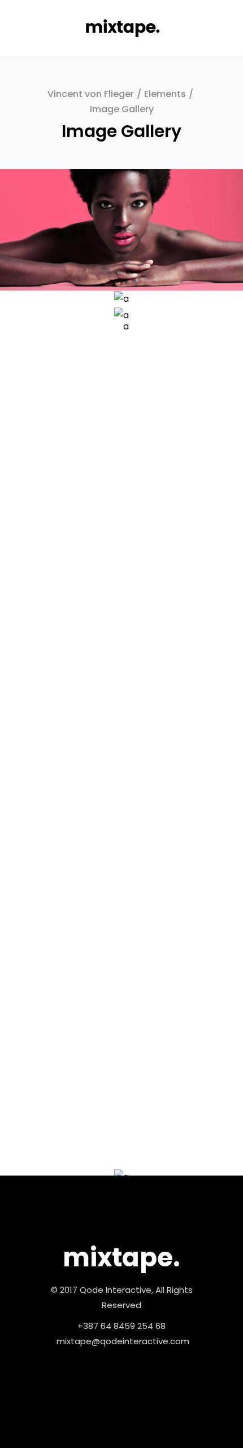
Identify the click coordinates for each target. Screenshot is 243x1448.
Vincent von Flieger (90, 94)
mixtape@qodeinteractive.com (123, 1341)
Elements (165, 94)
